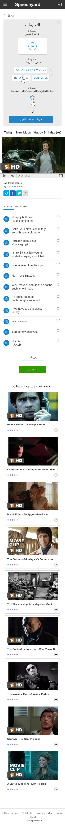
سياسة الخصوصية (44, 813)
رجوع (10, 15)
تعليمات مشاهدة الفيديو (31, 119)
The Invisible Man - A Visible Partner (28, 694)
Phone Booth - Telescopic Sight (26, 424)
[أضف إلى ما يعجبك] (6, 193)
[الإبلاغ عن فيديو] (25, 193)
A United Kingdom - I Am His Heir (26, 783)
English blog (27, 813)
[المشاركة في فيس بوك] (13, 193)
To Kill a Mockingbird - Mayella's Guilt (29, 604)
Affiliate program (10, 813)
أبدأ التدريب (32, 369)
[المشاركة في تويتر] (19, 193)
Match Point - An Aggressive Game (27, 514)
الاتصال (32, 817)
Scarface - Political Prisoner (23, 738)
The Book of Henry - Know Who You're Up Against (32, 649)
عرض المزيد (32, 357)
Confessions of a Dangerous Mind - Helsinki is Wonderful (32, 469)
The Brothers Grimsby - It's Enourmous (30, 559)
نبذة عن (59, 813)
